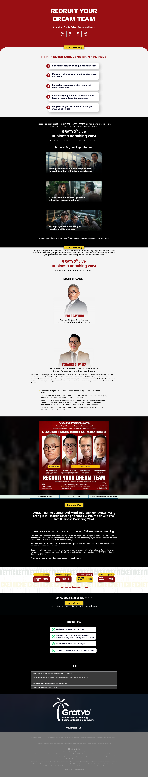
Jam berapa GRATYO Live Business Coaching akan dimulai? (51, 683)
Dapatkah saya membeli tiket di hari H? (45, 687)
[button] (74, 673)
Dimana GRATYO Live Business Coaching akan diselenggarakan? (53, 673)
